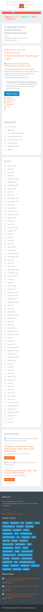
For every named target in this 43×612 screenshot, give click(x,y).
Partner (17, 548)
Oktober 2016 (12, 354)
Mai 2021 (11, 263)
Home (6, 36)
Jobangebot (25, 537)
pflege (17, 551)
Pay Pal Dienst (7, 551)
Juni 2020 (11, 279)
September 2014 (13, 412)
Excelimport (17, 530)
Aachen (5, 523)
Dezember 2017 (13, 331)
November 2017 (13, 334)
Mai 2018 (11, 325)
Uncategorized (12, 143)
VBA (16, 562)
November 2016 (13, 351)
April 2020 (11, 283)
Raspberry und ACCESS (15, 140)
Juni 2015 (11, 383)
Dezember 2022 (13, 227)
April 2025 (11, 195)
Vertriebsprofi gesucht (27, 562)
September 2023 (13, 214)
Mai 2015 (11, 386)
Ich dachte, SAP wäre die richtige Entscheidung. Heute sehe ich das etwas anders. (19, 448)
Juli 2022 (10, 234)
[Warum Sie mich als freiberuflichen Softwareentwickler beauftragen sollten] (21, 64)
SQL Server (15, 558)
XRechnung (17, 569)
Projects (26, 17)
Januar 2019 (12, 312)
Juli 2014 (10, 419)
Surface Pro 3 (7, 562)
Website (5, 566)
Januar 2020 (12, 289)
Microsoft (6, 541)
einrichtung (29, 526)
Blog (17, 17)
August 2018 (12, 318)
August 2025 (12, 189)
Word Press (7, 569)
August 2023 (12, 218)
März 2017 (11, 341)
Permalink (10, 104)
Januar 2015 (12, 399)
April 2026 (11, 176)
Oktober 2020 (12, 276)
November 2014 (13, 406)
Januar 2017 (12, 344)
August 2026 (12, 166)
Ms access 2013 (8, 544)
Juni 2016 (11, 364)
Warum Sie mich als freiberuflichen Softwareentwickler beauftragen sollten (21, 54)
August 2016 (12, 360)
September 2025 (13, 185)
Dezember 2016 (13, 347)
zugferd (10, 149)
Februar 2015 (12, 396)
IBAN (16, 533)
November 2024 (13, 198)
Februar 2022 (12, 247)
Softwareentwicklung (24, 555)
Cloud (37, 523)
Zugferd (26, 569)
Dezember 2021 (13, 253)
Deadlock (20, 526)
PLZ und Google (27, 551)
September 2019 (13, 302)
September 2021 (13, 257)
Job (18, 537)
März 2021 (11, 266)
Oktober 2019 (12, 299)
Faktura (26, 530)
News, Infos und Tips (15, 136)
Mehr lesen (12, 93)
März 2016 (11, 373)
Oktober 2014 (12, 409)
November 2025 (13, 179)
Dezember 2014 (13, 403)
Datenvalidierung (8, 526)
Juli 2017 (10, 338)
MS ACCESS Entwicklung (16, 133)
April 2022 (11, 244)
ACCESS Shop (12, 127)
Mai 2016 (11, 367)
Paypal (25, 548)
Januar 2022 (12, 250)
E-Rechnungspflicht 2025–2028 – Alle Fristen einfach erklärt (20, 471)
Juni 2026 (11, 172)
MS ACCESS (23, 541)
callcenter (29, 523)
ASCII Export (14, 523)
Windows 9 (14, 566)
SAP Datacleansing (9, 555)
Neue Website (20, 544)
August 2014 (12, 416)
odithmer (9, 102)
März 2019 (11, 309)
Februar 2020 (12, 286)
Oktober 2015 (12, 377)
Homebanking (7, 533)
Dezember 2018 (13, 315)
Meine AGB (5, 510)
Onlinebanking (7, 548)
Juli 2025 (10, 192)
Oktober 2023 (12, 211)
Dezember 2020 (13, 270)
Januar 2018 (12, 328)
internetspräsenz (8, 537)
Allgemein (9, 98)
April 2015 (11, 390)
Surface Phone (26, 558)
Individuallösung (26, 533)
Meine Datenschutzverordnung (12, 514)
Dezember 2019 (13, 292)
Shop (33, 17)
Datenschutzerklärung (28, 608)
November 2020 (13, 273)
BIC (22, 523)
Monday (14, 541)
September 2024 (13, 202)
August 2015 (12, 380)
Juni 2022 (11, 237)
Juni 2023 (11, 221)
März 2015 (11, 393)
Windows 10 (25, 566)
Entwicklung (7, 530)
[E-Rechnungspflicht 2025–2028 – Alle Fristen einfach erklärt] (21, 463)
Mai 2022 (11, 240)
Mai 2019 (11, 305)
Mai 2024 (11, 205)
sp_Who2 (6, 558)
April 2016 (11, 370)
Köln (33, 537)
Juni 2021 (11, 260)
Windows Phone (13, 146)
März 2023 (11, 224)
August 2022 (12, 231)
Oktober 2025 (12, 182)
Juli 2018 (10, 321)
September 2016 (13, 357)
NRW (29, 544)
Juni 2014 (11, 422)
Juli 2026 (10, 169)
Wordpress (35, 566)
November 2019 (13, 296)
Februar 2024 (12, 208)
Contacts (10, 19)
